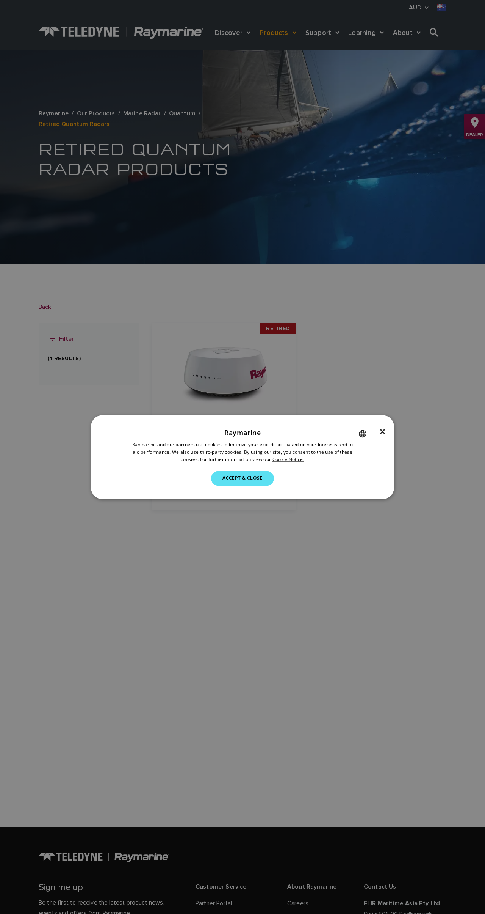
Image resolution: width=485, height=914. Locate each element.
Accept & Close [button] (242, 478)
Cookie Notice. (288, 459)
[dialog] (242, 457)
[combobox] (362, 433)
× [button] (382, 432)
